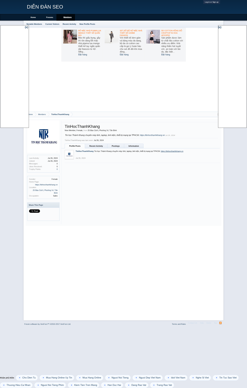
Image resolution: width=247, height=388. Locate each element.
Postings (116, 146)
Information (134, 146)
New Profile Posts (87, 24)
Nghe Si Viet (200, 377)
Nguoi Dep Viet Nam (148, 377)
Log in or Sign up (211, 2)
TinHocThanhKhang (85, 151)
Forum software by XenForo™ (47, 324)
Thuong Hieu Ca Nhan (16, 385)
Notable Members (34, 24)
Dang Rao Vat (137, 385)
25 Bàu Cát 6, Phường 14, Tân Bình (102, 130)
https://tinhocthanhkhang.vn (46, 185)
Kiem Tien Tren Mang (84, 385)
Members (68, 17)
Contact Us (192, 323)
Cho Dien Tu (27, 377)
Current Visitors (52, 24)
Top (215, 323)
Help (202, 323)
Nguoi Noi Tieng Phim (50, 385)
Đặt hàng (82, 54)
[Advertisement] (123, 86)
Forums (49, 17)
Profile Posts (74, 146)
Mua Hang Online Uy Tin (57, 377)
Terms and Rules (179, 324)
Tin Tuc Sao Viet (226, 377)
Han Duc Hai (112, 385)
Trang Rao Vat (162, 385)
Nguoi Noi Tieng (118, 377)
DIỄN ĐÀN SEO (45, 7)
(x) (26, 27)
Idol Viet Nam (176, 377)
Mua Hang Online (90, 377)
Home (33, 17)
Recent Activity (96, 146)
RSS (220, 323)
